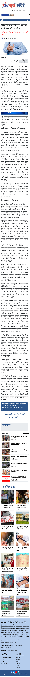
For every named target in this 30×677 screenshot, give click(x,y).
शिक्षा (18, 664)
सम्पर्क (4, 660)
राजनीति (19, 660)
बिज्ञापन (4, 662)
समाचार (19, 658)
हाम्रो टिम (5, 664)
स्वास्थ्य (18, 667)
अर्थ (18, 666)
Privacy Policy (7, 658)
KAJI (26, 674)
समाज (18, 662)
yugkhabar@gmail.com (10, 648)
